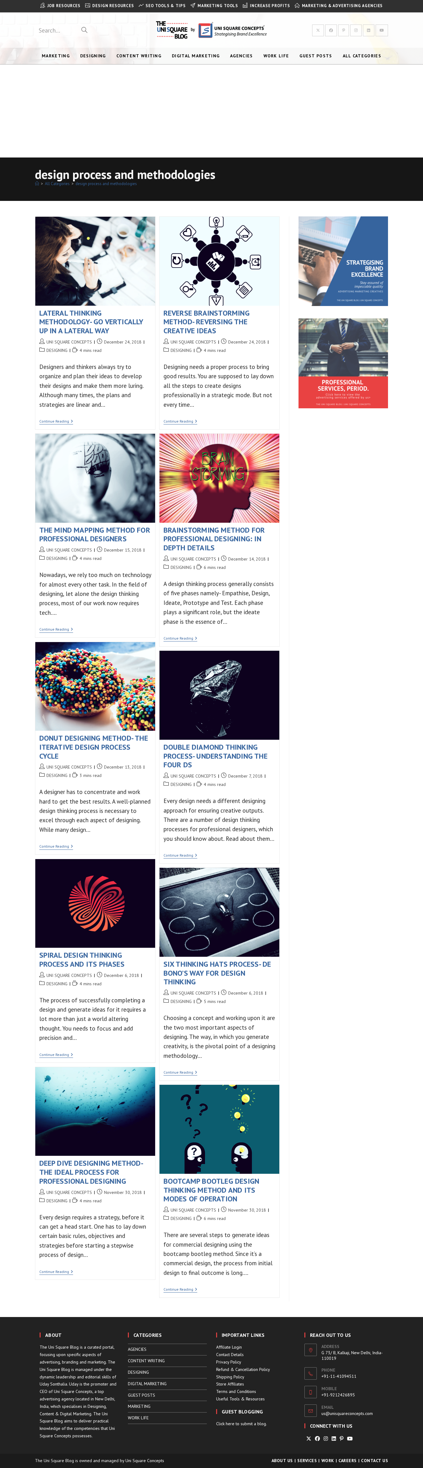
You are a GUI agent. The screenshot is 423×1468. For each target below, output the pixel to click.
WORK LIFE (138, 1418)
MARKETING (139, 1406)
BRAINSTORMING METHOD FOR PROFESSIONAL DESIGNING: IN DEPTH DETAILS (214, 539)
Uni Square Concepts (144, 1460)
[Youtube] (350, 1439)
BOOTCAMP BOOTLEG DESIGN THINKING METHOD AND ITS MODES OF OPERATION (211, 1190)
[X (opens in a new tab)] (318, 30)
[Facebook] (317, 1439)
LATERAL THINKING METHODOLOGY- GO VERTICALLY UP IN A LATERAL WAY (91, 322)
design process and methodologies (106, 183)
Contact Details (230, 1354)
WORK (327, 1460)
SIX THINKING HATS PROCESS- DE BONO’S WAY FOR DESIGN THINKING (217, 973)
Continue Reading (56, 421)
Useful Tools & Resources (240, 1399)
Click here (225, 1423)
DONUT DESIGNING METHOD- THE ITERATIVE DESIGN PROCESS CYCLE (93, 747)
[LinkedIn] (334, 1439)
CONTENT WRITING (146, 1361)
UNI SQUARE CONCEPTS (69, 342)
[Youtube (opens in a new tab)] (382, 30)
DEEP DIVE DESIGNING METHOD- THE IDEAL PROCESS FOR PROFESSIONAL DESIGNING (91, 1172)
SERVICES (307, 1460)
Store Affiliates (230, 1384)
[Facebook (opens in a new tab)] (331, 30)
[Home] (37, 183)
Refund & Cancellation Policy (243, 1369)
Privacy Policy (228, 1362)
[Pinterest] (341, 1439)
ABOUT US (282, 1460)
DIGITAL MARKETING (147, 1383)
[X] (308, 1439)
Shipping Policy (230, 1377)
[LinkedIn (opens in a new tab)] (368, 30)
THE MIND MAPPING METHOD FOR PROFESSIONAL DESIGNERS (94, 534)
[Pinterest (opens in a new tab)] (343, 30)
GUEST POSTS (141, 1395)
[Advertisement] (211, 111)
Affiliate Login (229, 1347)
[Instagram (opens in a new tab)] (356, 30)
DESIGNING (57, 350)
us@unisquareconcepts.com (347, 1413)
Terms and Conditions (236, 1391)
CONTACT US (374, 1460)
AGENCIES (137, 1349)
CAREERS (347, 1460)
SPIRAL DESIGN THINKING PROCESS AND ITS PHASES (81, 959)
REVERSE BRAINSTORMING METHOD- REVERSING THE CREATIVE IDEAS (207, 322)
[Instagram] (326, 1439)
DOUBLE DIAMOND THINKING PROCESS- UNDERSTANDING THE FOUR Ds (216, 756)
